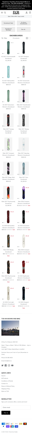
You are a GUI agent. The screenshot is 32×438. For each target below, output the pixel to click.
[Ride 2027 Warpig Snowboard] (24, 120)
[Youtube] (12, 365)
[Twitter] (2, 365)
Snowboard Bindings (8, 29)
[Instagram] (9, 365)
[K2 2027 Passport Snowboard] (24, 48)
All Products (4, 378)
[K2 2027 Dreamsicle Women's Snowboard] (24, 72)
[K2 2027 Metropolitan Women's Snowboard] (8, 72)
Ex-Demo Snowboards (23, 23)
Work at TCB (5, 391)
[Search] (6, 13)
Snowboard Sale (8, 23)
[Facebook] (6, 365)
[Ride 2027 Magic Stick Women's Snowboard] (8, 168)
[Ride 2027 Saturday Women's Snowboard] (24, 144)
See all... (23, 29)
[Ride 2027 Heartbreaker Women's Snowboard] (24, 96)
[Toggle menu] (2, 13)
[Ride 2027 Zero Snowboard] (24, 168)
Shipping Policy (5, 388)
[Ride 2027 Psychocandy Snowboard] (8, 193)
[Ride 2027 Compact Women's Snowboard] (8, 144)
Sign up (6, 412)
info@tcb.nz (8, 360)
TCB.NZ (6, 431)
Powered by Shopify (13, 431)
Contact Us (4, 383)
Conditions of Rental (7, 381)
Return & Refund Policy (7, 386)
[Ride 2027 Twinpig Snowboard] (8, 120)
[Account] (26, 13)
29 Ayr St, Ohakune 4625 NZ (9, 342)
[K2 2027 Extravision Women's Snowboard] (8, 96)
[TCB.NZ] (16, 12)
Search (3, 375)
